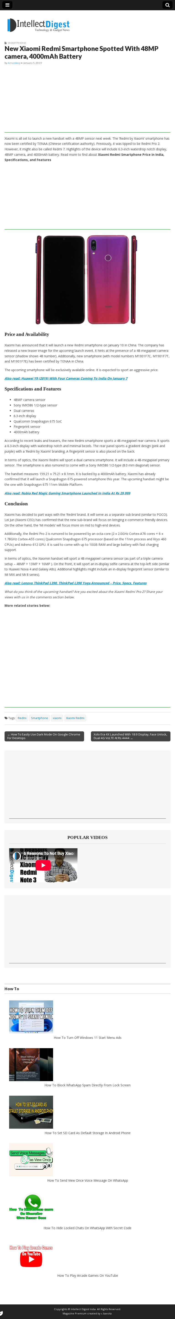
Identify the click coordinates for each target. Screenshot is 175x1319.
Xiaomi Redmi (75, 718)
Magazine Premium (75, 1313)
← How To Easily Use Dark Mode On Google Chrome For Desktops (43, 736)
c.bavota (106, 1313)
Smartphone (17, 43)
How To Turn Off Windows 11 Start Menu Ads (87, 1037)
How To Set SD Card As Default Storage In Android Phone (88, 1133)
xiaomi (57, 718)
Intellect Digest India (83, 1309)
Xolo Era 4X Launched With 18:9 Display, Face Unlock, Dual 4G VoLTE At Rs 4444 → (130, 736)
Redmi (22, 718)
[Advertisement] (87, 101)
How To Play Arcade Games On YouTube (87, 1275)
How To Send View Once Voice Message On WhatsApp (87, 1180)
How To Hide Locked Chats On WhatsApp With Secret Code (87, 1228)
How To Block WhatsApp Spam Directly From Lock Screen (87, 1085)
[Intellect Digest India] (38, 22)
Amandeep (14, 63)
